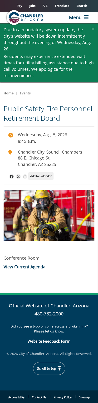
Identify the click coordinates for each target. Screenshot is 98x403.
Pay (19, 6)
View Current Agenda (24, 267)
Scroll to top (47, 368)
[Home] (32, 17)
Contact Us (39, 397)
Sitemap (84, 397)
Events (25, 93)
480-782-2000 (49, 313)
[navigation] (11, 176)
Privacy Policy (63, 397)
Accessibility (16, 397)
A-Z (45, 6)
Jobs (32, 6)
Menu (75, 17)
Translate (62, 6)
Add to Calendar (41, 176)
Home (9, 93)
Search (82, 6)
